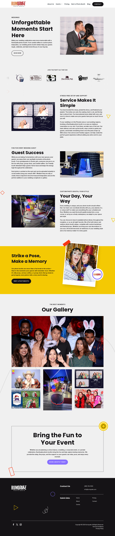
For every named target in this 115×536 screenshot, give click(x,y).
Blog (88, 4)
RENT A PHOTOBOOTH (21, 281)
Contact (94, 501)
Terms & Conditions (98, 526)
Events (58, 4)
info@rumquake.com (90, 489)
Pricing (66, 4)
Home (78, 498)
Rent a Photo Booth (78, 4)
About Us (50, 4)
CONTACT (97, 4)
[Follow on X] (16, 525)
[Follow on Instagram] (20, 525)
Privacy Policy (100, 528)
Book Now (17, 53)
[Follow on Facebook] (13, 525)
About (78, 501)
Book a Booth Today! (57, 462)
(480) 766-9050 (88, 486)
